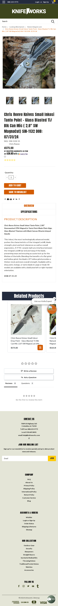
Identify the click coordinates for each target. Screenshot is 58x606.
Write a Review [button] (30, 371)
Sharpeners (29, 552)
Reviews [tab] (8, 383)
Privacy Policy (29, 486)
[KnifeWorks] (29, 11)
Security (29, 549)
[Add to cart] (40, 347)
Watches (29, 567)
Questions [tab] (25, 383)
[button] (17, 154)
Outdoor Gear (29, 545)
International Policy (29, 492)
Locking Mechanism (16, 27)
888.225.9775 (33, 429)
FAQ (29, 479)
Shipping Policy (29, 489)
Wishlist (29, 517)
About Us (29, 482)
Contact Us (29, 418)
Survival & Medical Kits (29, 558)
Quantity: (9, 172)
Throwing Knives (29, 561)
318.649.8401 (31, 432)
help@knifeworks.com (31, 435)
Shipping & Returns (29, 527)
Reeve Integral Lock (34, 27)
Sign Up (46, 2)
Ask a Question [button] (30, 377)
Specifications (29, 212)
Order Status (29, 524)
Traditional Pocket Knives (29, 564)
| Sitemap (36, 598)
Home (4, 27)
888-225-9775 (12, 2)
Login (37, 2)
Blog (29, 501)
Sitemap (29, 530)
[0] (51, 2)
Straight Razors (29, 555)
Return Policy (29, 495)
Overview (29, 206)
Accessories (29, 570)
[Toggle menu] (3, 3)
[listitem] (26, 326)
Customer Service (29, 498)
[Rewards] (51, 599)
